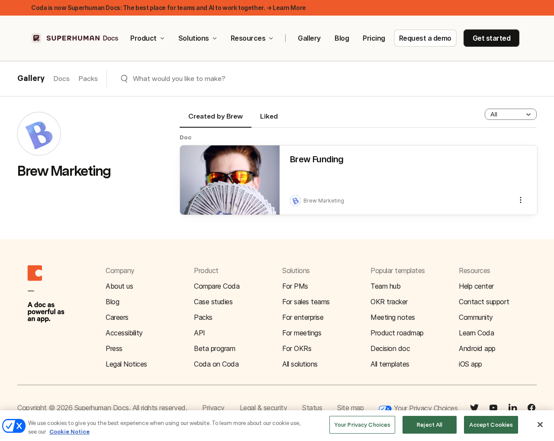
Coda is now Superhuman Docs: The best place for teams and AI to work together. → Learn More (168, 7)
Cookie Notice (69, 431)
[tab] (215, 120)
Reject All (429, 425)
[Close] (540, 424)
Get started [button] (492, 38)
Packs (88, 78)
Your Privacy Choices (424, 408)
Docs (61, 78)
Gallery (309, 38)
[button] (511, 114)
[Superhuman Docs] (75, 38)
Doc (186, 137)
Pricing (374, 38)
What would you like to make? (179, 78)
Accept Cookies (491, 425)
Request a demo (425, 38)
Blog (342, 38)
